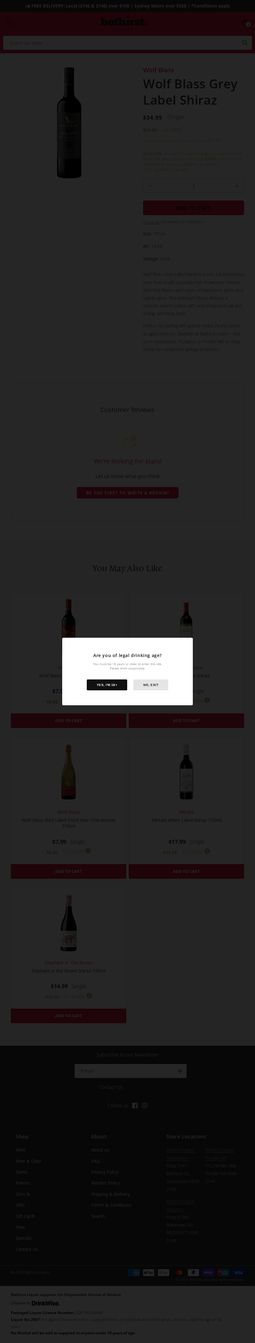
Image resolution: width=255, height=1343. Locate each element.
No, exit (150, 685)
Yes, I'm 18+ (107, 685)
